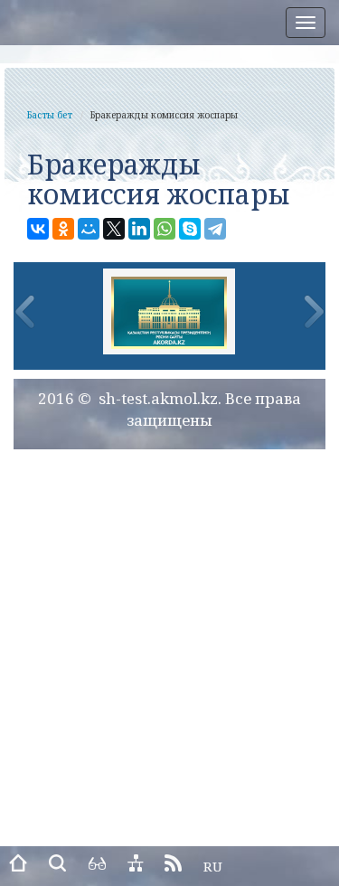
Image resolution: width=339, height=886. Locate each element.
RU (212, 866)
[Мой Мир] (88, 229)
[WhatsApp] (164, 229)
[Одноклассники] (63, 229)
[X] (114, 229)
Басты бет (49, 114)
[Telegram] (215, 229)
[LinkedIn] (139, 229)
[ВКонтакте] (38, 229)
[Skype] (190, 229)
